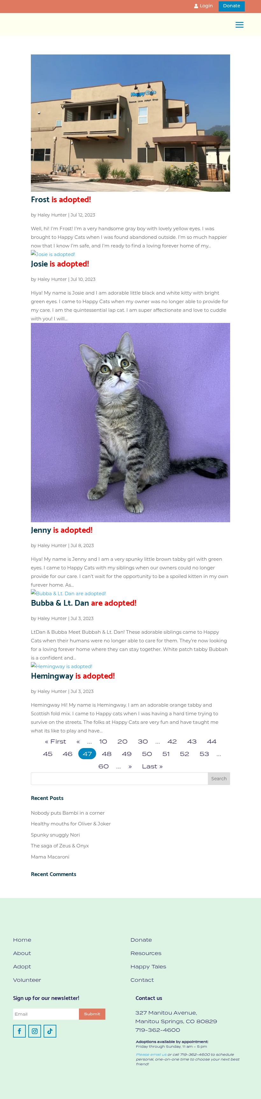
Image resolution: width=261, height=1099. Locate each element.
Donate (231, 6)
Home (22, 940)
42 (172, 741)
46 (68, 754)
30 (143, 741)
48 (107, 754)
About (22, 953)
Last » (152, 766)
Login (206, 6)
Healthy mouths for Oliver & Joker (71, 824)
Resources (145, 953)
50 (147, 754)
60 (103, 766)
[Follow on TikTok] (50, 1031)
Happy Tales (148, 966)
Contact (142, 980)
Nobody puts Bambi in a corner (68, 813)
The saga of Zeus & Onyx (60, 846)
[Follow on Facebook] (19, 1031)
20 (122, 741)
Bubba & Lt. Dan (83, 602)
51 (166, 754)
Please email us (151, 1054)
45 (48, 754)
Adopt (22, 966)
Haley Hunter (52, 215)
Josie (60, 263)
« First (55, 741)
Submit (92, 1014)
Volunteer (27, 980)
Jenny (61, 529)
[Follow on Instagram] (34, 1031)
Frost (61, 198)
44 (211, 741)
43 (192, 741)
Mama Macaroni (50, 857)
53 (204, 754)
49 (127, 754)
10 (103, 741)
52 (184, 754)
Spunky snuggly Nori (55, 835)
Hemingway (73, 675)
